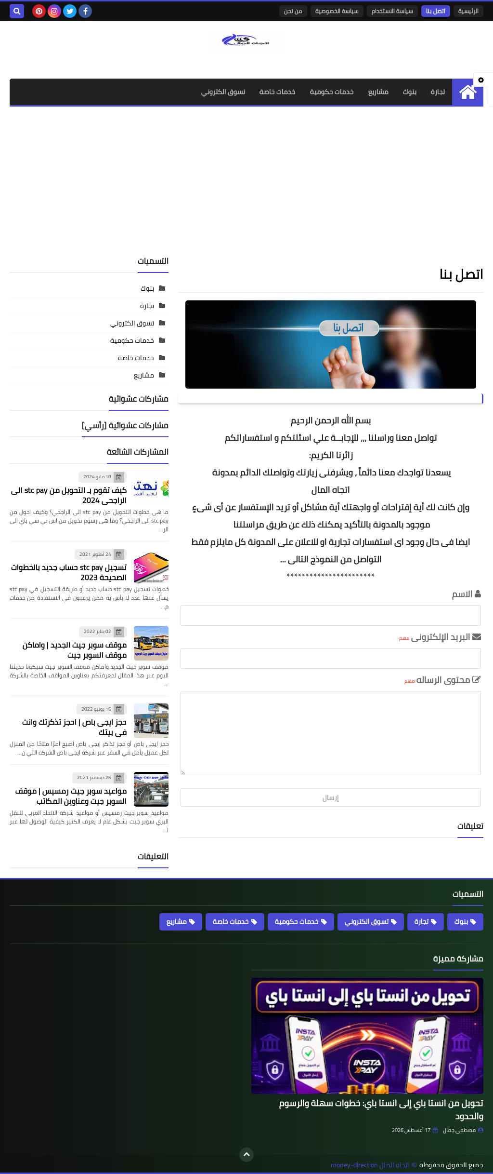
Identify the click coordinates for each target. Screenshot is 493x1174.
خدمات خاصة (277, 91)
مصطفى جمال (459, 1130)
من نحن (293, 10)
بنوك (409, 91)
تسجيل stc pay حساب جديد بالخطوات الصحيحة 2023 (69, 572)
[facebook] (85, 11)
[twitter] (70, 11)
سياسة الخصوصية (337, 10)
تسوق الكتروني (223, 91)
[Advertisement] (246, 178)
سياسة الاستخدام (392, 10)
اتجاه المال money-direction (370, 1165)
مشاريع (378, 91)
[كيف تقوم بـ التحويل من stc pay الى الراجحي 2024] (151, 488)
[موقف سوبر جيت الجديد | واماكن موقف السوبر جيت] (151, 643)
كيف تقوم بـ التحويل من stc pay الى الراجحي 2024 (69, 495)
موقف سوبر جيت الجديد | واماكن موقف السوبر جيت (75, 649)
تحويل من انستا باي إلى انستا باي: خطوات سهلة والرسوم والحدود (381, 1109)
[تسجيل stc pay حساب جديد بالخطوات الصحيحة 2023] (151, 566)
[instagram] (54, 11)
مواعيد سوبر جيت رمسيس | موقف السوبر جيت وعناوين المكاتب (71, 795)
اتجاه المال (330, 490)
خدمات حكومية (332, 91)
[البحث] (17, 11)
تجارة (438, 91)
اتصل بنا (435, 10)
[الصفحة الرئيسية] (467, 92)
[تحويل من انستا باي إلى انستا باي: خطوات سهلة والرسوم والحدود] (367, 1036)
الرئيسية (468, 10)
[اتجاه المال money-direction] (246, 42)
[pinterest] (39, 11)
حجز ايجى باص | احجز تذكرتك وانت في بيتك (74, 727)
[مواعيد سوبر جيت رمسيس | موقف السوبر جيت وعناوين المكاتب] (151, 789)
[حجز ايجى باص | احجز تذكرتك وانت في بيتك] (151, 720)
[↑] (246, 1154)
